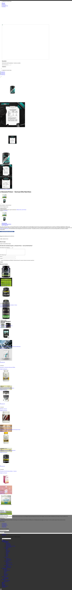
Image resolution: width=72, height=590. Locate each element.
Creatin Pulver (8, 559)
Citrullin (7, 553)
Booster (7, 561)
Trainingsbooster (5, 525)
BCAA (7, 548)
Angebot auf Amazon (3, 208)
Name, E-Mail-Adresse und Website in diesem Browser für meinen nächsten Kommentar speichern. (17, 260)
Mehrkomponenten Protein (10, 546)
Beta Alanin (7, 228)
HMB (7, 554)
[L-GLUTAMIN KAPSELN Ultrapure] (4, 198)
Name (1, 256)
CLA (4, 572)
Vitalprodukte (4, 568)
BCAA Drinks (6, 581)
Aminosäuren (4, 523)
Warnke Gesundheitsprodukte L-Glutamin (7, 388)
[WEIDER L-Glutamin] (6, 401)
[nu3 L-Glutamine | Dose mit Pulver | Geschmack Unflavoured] (4, 203)
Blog (2, 583)
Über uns (3, 584)
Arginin (2, 228)
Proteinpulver (4, 524)
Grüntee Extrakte (7, 570)
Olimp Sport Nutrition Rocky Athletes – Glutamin (8, 471)
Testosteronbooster (9, 564)
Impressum (4, 534)
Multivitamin (6, 573)
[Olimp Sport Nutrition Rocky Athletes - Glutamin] (6, 464)
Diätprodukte (4, 526)
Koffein (7, 563)
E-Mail (1, 258)
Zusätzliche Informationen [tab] (6, 224)
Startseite (1, 189)
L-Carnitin (5, 571)
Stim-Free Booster (9, 562)
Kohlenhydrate (8, 567)
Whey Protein (8, 544)
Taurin (7, 555)
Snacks (3, 576)
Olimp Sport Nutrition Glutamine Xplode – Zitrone (8, 304)
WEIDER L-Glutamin (3, 408)
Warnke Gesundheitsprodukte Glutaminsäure (7, 450)
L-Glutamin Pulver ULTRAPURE (5, 284)
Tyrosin (7, 556)
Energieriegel (6, 578)
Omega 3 (5, 575)
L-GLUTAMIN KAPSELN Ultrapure (6, 512)
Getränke (3, 579)
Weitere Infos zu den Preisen (21, 209)
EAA (6, 549)
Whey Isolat (8, 543)
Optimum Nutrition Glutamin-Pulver (6, 325)
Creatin (5, 557)
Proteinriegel (6, 577)
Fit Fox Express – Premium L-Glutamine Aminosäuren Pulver (10, 429)
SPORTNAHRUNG (5, 541)
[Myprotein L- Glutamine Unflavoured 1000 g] (6, 360)
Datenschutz (4, 535)
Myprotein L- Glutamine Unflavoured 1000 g (7, 367)
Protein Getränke (7, 580)
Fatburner (5, 569)
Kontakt (3, 3)
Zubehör (3, 582)
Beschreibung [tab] (4, 223)
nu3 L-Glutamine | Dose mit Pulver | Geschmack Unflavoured (10, 346)
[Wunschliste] (0, 465)
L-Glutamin (8, 189)
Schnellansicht (2, 362)
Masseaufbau (6, 565)
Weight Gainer (8, 566)
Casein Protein (8, 545)
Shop (5, 189)
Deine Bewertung (3, 247)
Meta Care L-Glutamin (3, 491)
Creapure (7, 558)
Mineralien (6, 574)
